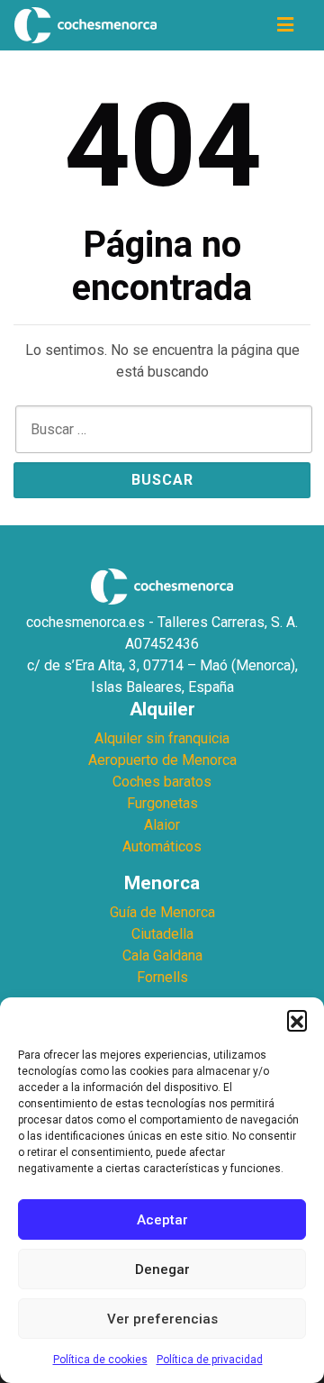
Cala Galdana (162, 955)
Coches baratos (162, 781)
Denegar (162, 1269)
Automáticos (162, 846)
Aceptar (162, 1220)
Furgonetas (162, 803)
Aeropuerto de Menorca (162, 760)
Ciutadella (162, 933)
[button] (297, 1020)
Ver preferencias (162, 1319)
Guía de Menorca (162, 912)
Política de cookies (100, 1359)
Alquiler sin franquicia (162, 738)
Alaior (162, 824)
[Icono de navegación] (285, 25)
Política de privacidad (210, 1359)
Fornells (162, 977)
